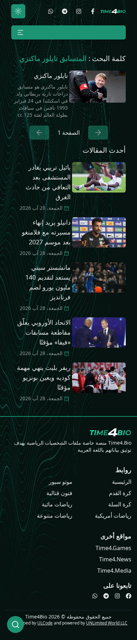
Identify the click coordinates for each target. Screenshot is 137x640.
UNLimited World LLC (107, 623)
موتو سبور (60, 482)
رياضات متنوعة (54, 515)
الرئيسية (121, 482)
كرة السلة (119, 504)
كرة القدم (120, 493)
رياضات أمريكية (113, 515)
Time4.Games (113, 548)
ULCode (45, 623)
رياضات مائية (57, 504)
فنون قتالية (59, 493)
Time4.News (115, 559)
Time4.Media (114, 570)
